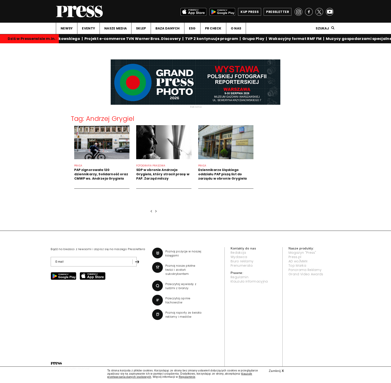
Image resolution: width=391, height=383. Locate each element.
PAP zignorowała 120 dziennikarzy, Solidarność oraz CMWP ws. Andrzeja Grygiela (101, 174)
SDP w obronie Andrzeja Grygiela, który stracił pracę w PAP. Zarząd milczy (162, 174)
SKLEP (141, 28)
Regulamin (239, 277)
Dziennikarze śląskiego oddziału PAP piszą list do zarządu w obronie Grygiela (222, 174)
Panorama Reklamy (305, 270)
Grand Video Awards (305, 274)
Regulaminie (187, 376)
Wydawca (239, 257)
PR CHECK (213, 28)
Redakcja (238, 252)
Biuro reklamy (242, 261)
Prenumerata (242, 265)
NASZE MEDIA (115, 28)
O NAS (236, 28)
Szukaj (322, 28)
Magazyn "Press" (302, 252)
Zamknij (276, 371)
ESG (192, 28)
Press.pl (294, 257)
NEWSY (67, 28)
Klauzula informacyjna (249, 281)
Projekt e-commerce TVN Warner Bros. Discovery (131, 38)
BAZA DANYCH (167, 28)
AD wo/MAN (297, 261)
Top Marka (297, 265)
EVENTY (88, 28)
